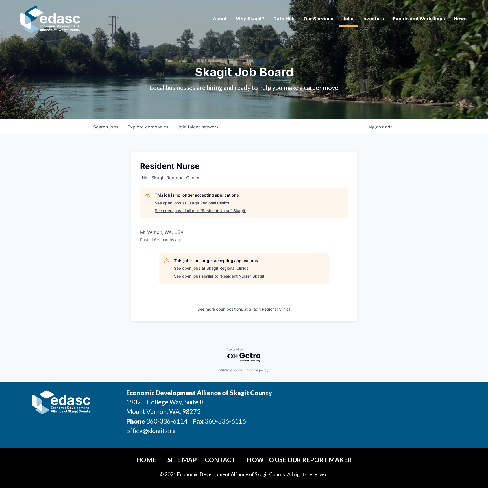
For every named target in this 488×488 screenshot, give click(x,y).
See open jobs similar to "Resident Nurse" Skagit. (200, 210)
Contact (220, 460)
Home (146, 460)
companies (147, 127)
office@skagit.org (151, 431)
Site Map (182, 460)
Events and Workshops (419, 18)
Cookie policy (258, 370)
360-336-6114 (167, 421)
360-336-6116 (225, 421)
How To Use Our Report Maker (299, 460)
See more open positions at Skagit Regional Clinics (244, 309)
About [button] (220, 18)
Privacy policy (231, 370)
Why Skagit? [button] (250, 18)
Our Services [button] (318, 18)
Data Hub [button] (284, 18)
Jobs (347, 18)
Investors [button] (373, 18)
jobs (105, 127)
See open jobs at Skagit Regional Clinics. (192, 203)
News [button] (460, 18)
